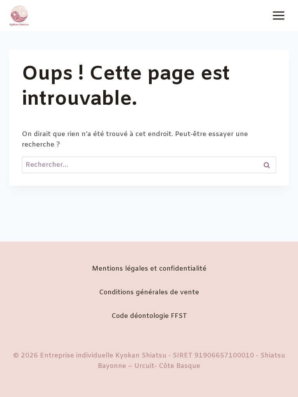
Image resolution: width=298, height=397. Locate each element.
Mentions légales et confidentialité (149, 268)
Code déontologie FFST (149, 316)
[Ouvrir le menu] (278, 15)
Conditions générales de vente (149, 292)
